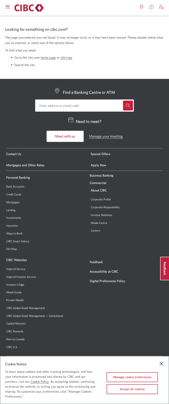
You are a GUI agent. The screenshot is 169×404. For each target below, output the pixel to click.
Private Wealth (15, 300)
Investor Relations (101, 215)
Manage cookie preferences (132, 377)
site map (66, 57)
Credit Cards (13, 194)
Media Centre (99, 223)
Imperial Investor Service (21, 277)
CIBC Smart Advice (17, 241)
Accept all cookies (132, 389)
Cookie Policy (40, 381)
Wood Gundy (14, 292)
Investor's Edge (15, 284)
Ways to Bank (14, 233)
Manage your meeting (106, 136)
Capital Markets (16, 323)
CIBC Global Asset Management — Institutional (34, 315)
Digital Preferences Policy (107, 281)
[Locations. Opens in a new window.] (141, 7)
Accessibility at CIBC (104, 271)
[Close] (161, 363)
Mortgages (12, 202)
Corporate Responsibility (105, 207)
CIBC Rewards (14, 331)
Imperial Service (15, 269)
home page (48, 57)
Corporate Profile (101, 199)
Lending (10, 210)
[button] (161, 7)
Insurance (12, 225)
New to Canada (15, 339)
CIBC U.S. (12, 347)
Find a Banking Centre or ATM (89, 92)
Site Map (11, 249)
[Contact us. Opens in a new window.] (151, 7)
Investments (13, 217)
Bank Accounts (15, 186)
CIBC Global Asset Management (25, 308)
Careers (95, 230)
